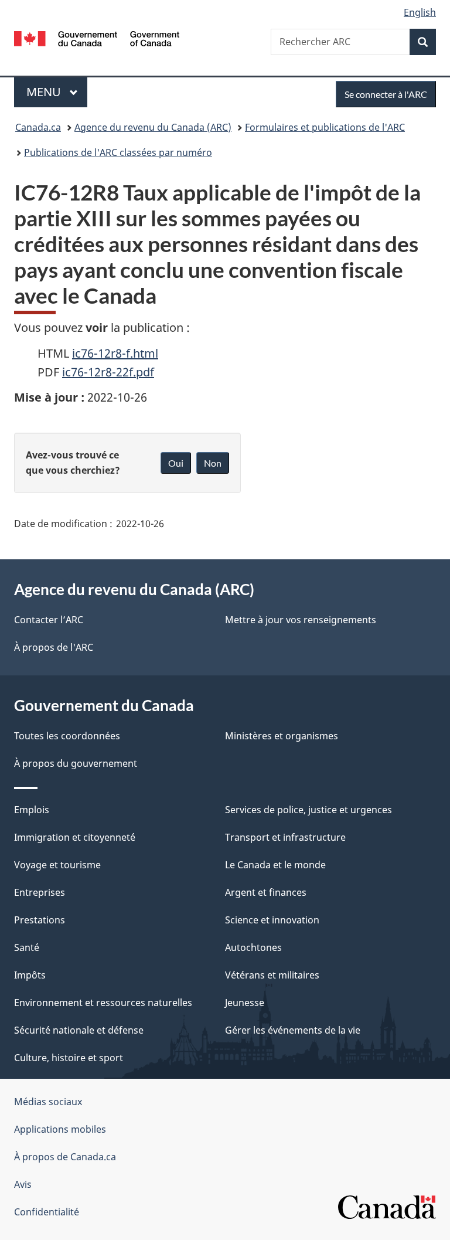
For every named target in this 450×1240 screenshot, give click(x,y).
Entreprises (39, 892)
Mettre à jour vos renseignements (300, 619)
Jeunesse (244, 1002)
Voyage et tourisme (57, 864)
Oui (175, 462)
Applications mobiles (60, 1129)
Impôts (30, 975)
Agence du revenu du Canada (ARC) (152, 127)
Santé (26, 947)
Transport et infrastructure (285, 837)
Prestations (39, 919)
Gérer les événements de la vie (292, 1030)
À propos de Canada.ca (65, 1156)
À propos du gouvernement (75, 763)
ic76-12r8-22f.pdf (108, 372)
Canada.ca (38, 127)
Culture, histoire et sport (68, 1057)
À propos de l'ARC (53, 647)
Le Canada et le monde (275, 864)
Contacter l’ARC (48, 619)
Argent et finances (265, 892)
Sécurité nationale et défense (79, 1030)
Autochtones (253, 947)
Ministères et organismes (281, 735)
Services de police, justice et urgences (308, 809)
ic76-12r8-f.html (115, 353)
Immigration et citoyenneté (74, 837)
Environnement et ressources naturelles (103, 1002)
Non (212, 462)
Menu (56, 92)
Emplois (31, 809)
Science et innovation (272, 919)
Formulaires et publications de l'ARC (325, 127)
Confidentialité (46, 1211)
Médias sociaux (48, 1101)
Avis (23, 1184)
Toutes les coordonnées (67, 735)
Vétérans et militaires (272, 975)
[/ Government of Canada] (97, 37)
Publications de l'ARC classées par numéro (118, 152)
